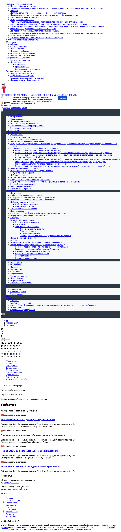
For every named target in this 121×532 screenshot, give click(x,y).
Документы (11, 505)
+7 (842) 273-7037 (11, 105)
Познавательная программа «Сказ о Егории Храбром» (30, 451)
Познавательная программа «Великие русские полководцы (33, 435)
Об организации (13, 500)
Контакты (10, 514)
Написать (62, 98)
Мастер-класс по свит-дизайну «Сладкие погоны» (28, 419)
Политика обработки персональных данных (71, 529)
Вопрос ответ (11, 512)
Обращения (11, 509)
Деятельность (12, 503)
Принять (111, 527)
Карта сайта (11, 516)
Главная (9, 498)
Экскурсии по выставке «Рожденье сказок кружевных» (30, 466)
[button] (14, 108)
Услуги (9, 507)
